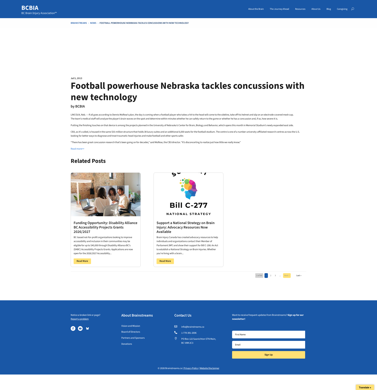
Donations (126, 344)
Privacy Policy (191, 368)
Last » (298, 275)
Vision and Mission (130, 326)
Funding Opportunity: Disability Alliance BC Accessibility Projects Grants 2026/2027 (105, 227)
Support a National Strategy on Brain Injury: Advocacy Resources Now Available (186, 227)
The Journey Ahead (279, 9)
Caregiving (342, 9)
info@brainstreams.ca (192, 327)
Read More (82, 261)
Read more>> (77, 149)
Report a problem (80, 319)
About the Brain (256, 9)
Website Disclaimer (209, 368)
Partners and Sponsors (133, 338)
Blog (328, 9)
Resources (300, 9)
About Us (315, 9)
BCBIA (80, 106)
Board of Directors (130, 332)
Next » (287, 275)
